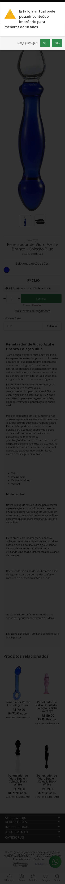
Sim (45, 43)
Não (57, 43)
